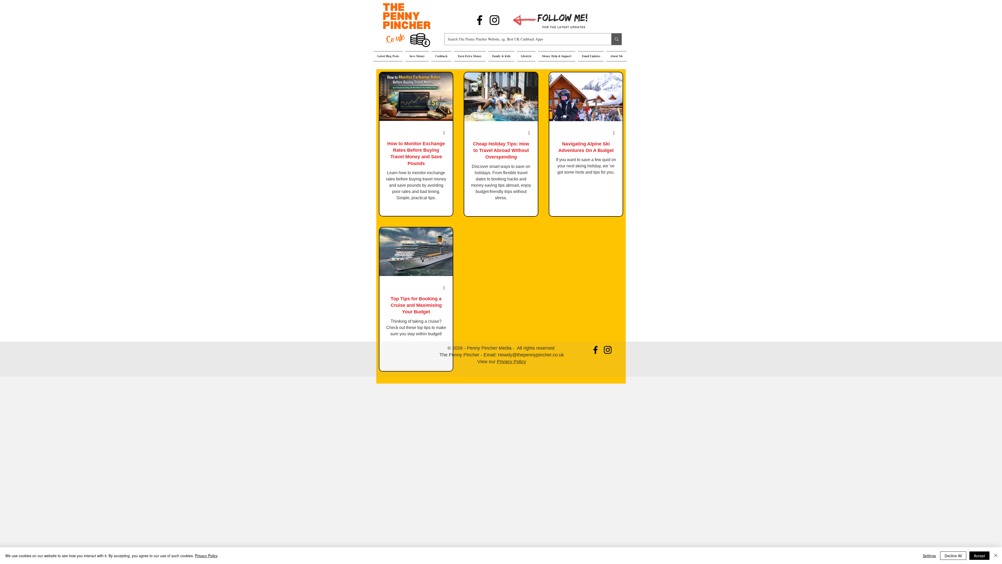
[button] (417, 56)
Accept (979, 555)
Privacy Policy (511, 361)
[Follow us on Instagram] (494, 20)
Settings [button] (929, 555)
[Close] (996, 555)
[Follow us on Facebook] (479, 20)
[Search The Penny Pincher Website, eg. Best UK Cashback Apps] (616, 39)
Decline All (953, 555)
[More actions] (446, 133)
